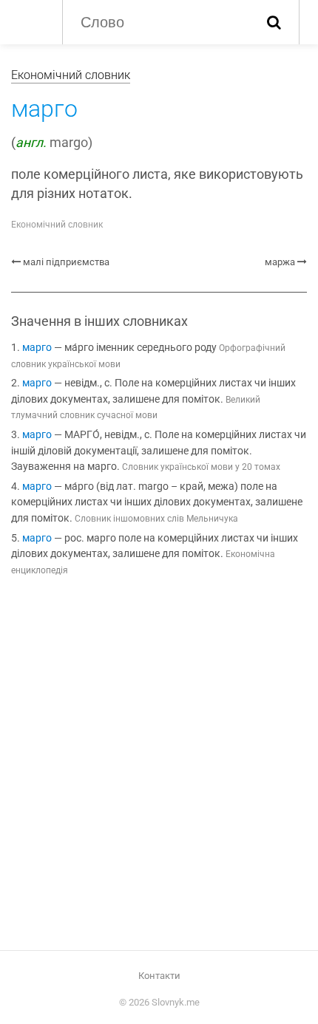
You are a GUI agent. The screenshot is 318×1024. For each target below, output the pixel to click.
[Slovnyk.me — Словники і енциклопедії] (29, 20)
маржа (280, 261)
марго (37, 347)
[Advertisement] (159, 766)
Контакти (159, 975)
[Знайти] (274, 22)
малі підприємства (66, 261)
